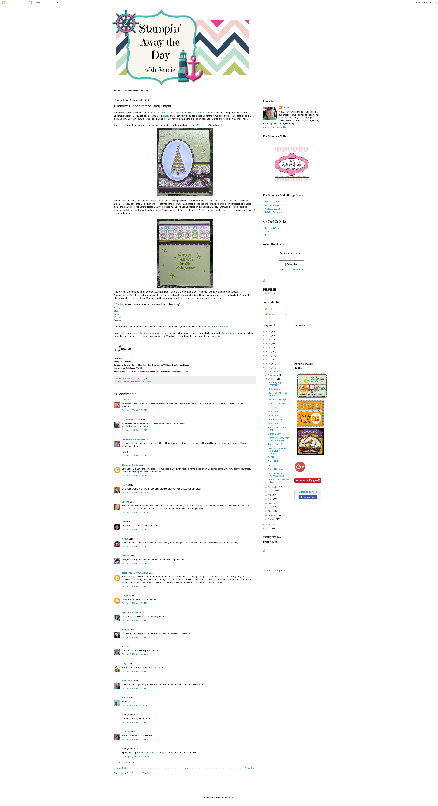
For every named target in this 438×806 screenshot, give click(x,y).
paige (124, 663)
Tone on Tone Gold (276, 403)
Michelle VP (127, 681)
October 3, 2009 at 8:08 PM (134, 688)
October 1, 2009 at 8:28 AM (134, 456)
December (273, 371)
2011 (268, 359)
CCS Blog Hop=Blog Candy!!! (277, 394)
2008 (268, 524)
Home (117, 90)
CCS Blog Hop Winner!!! (274, 383)
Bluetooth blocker (145, 752)
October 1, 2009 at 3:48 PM (134, 529)
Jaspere (126, 595)
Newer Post (120, 768)
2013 (268, 351)
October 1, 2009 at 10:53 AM (135, 492)
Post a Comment (126, 762)
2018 (268, 331)
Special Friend (274, 461)
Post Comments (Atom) (137, 773)
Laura (124, 399)
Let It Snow (156, 200)
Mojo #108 (273, 423)
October (272, 379)
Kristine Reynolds (273, 212)
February (272, 515)
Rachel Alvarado (273, 202)
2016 (268, 339)
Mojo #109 (273, 411)
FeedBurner (298, 269)
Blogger (231, 798)
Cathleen (126, 732)
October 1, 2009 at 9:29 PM (134, 563)
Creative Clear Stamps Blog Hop (163, 112)
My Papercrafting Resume (136, 90)
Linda (116, 314)
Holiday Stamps (197, 112)
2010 (268, 363)
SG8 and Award (275, 389)
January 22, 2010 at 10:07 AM (136, 756)
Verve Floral (273, 415)
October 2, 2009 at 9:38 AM (134, 637)
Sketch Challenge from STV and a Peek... (278, 439)
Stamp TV (269, 231)
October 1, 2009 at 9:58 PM (134, 603)
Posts (269, 309)
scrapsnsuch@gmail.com (134, 573)
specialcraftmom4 (131, 612)
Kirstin (125, 539)
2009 (268, 367)
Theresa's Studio (130, 465)
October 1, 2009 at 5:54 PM (134, 546)
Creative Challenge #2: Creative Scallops (277, 451)
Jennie (285, 107)
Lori (124, 522)
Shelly (117, 307)
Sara (124, 646)
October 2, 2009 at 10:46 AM (135, 654)
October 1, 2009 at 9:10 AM (134, 475)
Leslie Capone (272, 205)
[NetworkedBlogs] (308, 492)
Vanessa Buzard (272, 209)
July (270, 495)
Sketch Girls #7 (275, 434)
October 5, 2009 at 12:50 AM (135, 739)
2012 (268, 355)
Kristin (125, 697)
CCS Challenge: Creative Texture (277, 474)
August (271, 491)
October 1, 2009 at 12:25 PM (135, 512)
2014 (268, 347)
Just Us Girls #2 (275, 444)
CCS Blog (200, 125)
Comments (272, 314)
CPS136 (272, 465)
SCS (267, 235)
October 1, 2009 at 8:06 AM (134, 430)
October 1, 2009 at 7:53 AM (134, 410)
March (271, 511)
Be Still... (272, 457)
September (273, 487)
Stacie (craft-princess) (133, 439)
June (270, 499)
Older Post (250, 768)
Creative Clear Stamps (216, 326)
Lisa (116, 310)
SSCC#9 (272, 407)
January (272, 519)
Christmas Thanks (276, 419)
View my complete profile (274, 127)
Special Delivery (275, 469)
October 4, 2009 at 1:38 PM (134, 722)
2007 (268, 528)
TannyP (125, 629)
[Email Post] (145, 378)
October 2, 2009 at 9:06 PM (134, 671)
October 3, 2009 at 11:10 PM (135, 705)
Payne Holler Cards (131, 419)
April (270, 507)
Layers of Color (272, 228)
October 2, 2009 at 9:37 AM (134, 620)
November (273, 375)
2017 (268, 335)
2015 (268, 343)
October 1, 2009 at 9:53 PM (134, 586)
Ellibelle (125, 556)
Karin (124, 485)
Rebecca (118, 317)
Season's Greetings (277, 399)
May (270, 503)
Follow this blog (307, 497)
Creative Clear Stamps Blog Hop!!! (278, 481)
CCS (131, 295)
